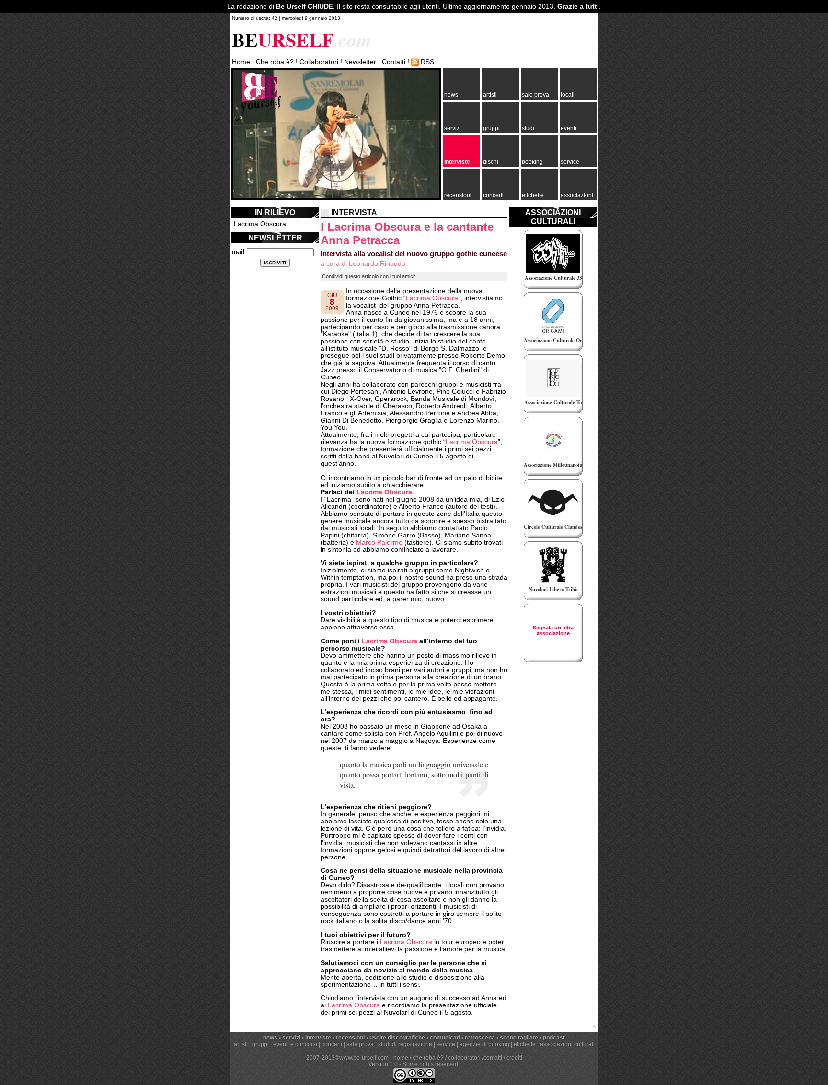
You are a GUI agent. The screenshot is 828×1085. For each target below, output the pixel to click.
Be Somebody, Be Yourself (257, 95)
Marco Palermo (379, 542)
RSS (427, 62)
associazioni (577, 195)
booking (532, 162)
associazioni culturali (567, 1044)
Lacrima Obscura (260, 224)
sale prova (535, 94)
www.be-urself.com (364, 1057)
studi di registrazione (405, 1044)
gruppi (491, 128)
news (451, 94)
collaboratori (464, 1057)
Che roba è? (275, 62)
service (570, 162)
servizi (452, 128)
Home (241, 62)
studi (528, 128)
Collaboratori (318, 62)
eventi (568, 128)
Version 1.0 (383, 1064)
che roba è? (428, 1057)
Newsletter (360, 62)
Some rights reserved (430, 1064)
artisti (490, 94)
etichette (533, 195)
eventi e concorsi (295, 1044)
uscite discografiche (397, 1037)
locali (568, 94)
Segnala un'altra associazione (553, 630)
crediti (514, 1057)
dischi (490, 162)
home (400, 1057)
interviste (457, 162)
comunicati (445, 1037)
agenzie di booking (484, 1044)
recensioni (458, 195)
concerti (493, 195)
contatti (492, 1057)
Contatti (393, 62)
